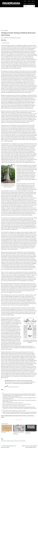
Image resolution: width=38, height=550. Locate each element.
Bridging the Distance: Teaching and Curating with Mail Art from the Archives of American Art (18, 432)
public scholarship (21, 440)
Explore (25, 3)
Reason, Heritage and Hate (13, 386)
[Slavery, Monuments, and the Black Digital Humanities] (31, 428)
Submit (29, 1)
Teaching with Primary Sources (15, 37)
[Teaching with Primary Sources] (6, 428)
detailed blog (10, 108)
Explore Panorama (31, 3)
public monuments (14, 440)
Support (33, 1)
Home (2, 37)
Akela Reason (3, 40)
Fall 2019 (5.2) (6, 37)
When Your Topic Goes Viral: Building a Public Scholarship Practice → (29, 446)
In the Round (4, 30)
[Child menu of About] (25, 1)
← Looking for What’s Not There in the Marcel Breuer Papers (8, 446)
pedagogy (8, 440)
